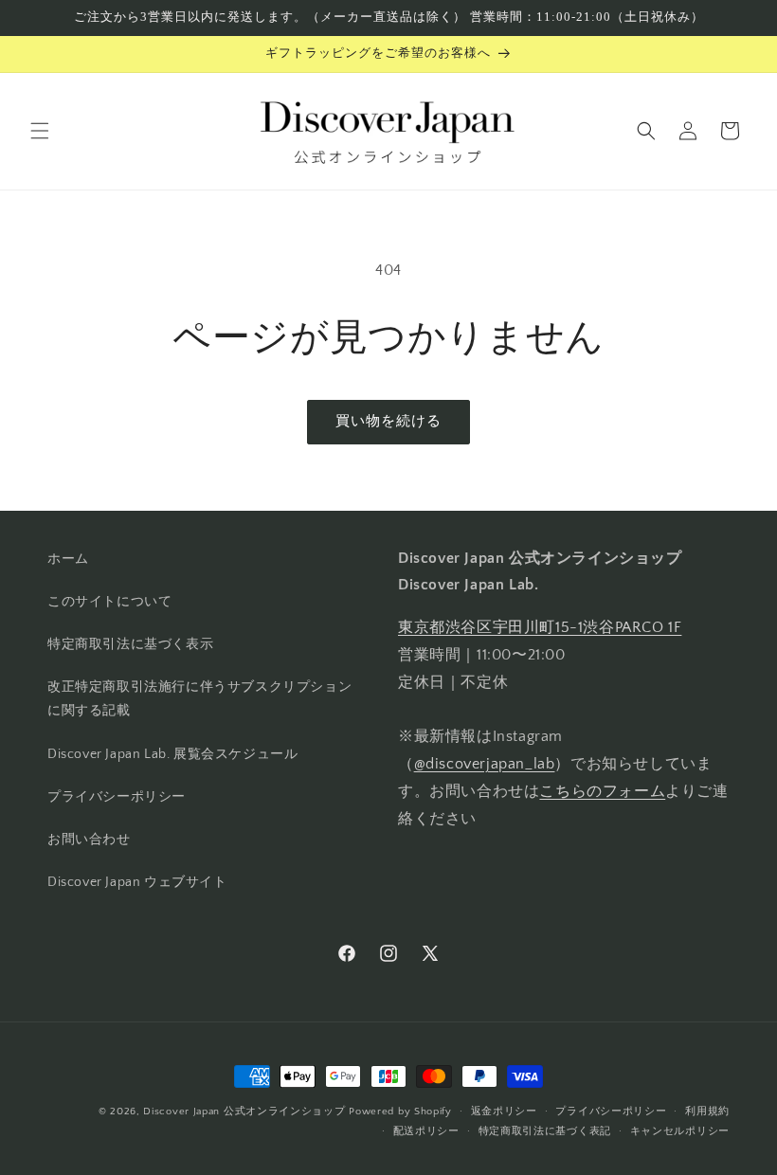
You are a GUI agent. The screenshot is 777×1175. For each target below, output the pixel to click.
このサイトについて (109, 601)
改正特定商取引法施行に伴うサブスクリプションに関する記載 (199, 698)
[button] (40, 131)
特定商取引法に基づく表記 (545, 1131)
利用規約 (707, 1111)
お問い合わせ (89, 839)
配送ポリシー (426, 1131)
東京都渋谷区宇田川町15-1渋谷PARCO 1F (539, 627)
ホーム (68, 559)
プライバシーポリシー (116, 796)
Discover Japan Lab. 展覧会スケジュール (172, 754)
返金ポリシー (504, 1111)
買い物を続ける (388, 421)
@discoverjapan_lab (484, 763)
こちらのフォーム (602, 791)
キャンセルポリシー (680, 1131)
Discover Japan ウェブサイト (137, 882)
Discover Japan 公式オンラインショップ (244, 1111)
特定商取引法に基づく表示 (130, 644)
